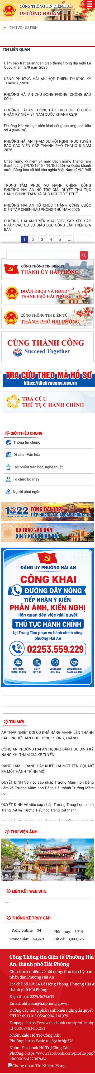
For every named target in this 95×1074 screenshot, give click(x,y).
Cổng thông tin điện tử (44, 6)
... (69, 239)
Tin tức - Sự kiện (23, 28)
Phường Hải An (40, 14)
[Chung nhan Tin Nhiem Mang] (36, 1066)
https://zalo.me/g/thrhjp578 (49, 1040)
